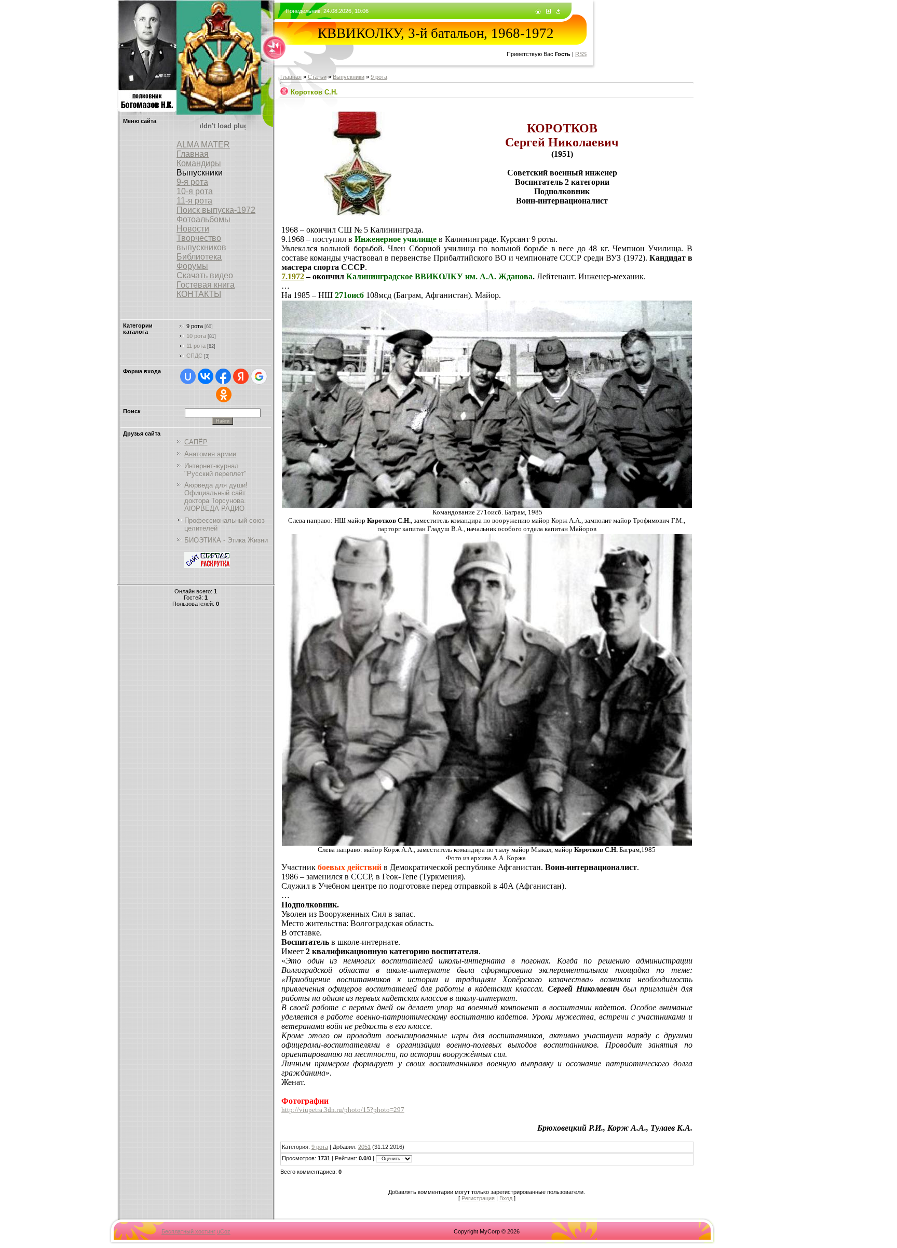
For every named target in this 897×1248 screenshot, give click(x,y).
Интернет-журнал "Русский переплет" (215, 470)
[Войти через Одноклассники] (224, 394)
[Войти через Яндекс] (241, 376)
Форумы (192, 266)
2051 (364, 1147)
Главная (192, 154)
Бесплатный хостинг (188, 1231)
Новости (192, 228)
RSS (581, 54)
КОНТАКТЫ (198, 294)
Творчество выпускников (201, 243)
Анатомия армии (210, 454)
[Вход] (558, 11)
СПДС (194, 355)
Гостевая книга (205, 284)
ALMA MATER (203, 144)
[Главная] (538, 11)
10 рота (196, 336)
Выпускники (348, 77)
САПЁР (196, 442)
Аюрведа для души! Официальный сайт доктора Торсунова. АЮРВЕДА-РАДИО (216, 496)
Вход (505, 1198)
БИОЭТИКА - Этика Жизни (226, 540)
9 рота (194, 326)
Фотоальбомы (203, 219)
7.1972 (292, 276)
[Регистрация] (548, 11)
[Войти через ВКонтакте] (205, 376)
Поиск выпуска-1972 (215, 210)
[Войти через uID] (188, 376)
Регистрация (478, 1198)
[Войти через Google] (259, 376)
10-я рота (194, 191)
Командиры (198, 163)
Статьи (317, 77)
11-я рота (194, 200)
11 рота (196, 346)
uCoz (223, 1231)
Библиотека (199, 256)
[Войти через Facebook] (223, 376)
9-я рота (192, 182)
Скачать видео (204, 275)
